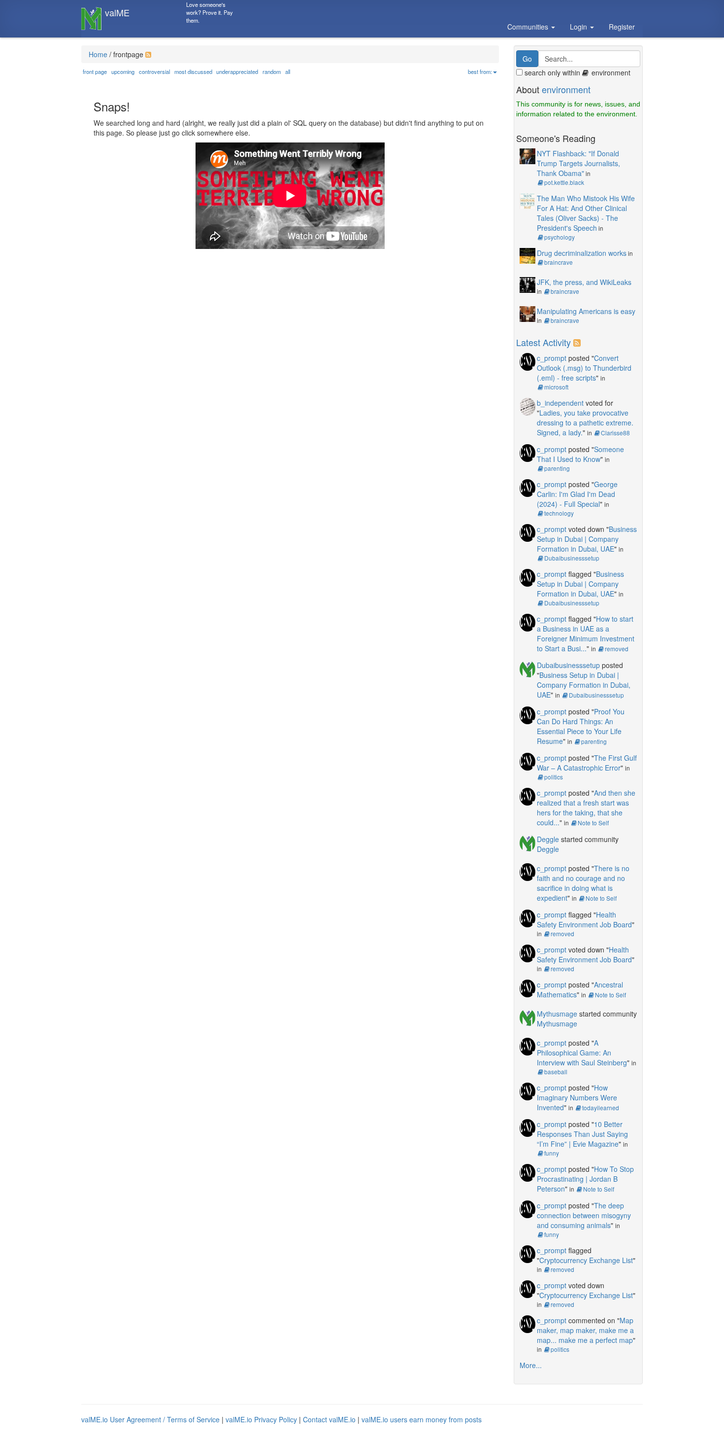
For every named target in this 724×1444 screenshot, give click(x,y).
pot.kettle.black (564, 182)
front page (95, 71)
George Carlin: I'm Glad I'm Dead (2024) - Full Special (577, 494)
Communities (528, 27)
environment (566, 89)
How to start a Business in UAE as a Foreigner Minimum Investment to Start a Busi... (585, 633)
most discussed (193, 71)
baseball (555, 1071)
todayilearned (600, 1107)
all (287, 71)
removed (616, 648)
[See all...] (578, 342)
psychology (559, 237)
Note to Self (593, 822)
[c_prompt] (527, 360)
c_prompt (551, 358)
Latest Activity (543, 342)
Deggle (548, 839)
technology (559, 513)
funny (551, 1153)
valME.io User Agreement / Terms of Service (150, 1419)
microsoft (556, 387)
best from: (480, 71)
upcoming (122, 71)
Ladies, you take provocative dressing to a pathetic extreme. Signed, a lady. (585, 422)
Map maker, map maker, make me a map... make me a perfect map (585, 1330)
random (272, 71)
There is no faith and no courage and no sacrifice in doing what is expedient (583, 883)
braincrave (558, 262)
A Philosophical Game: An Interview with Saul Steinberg (582, 1052)
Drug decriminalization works (581, 253)
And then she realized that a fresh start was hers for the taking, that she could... (586, 807)
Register (622, 27)
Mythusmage (557, 1014)
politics (553, 777)
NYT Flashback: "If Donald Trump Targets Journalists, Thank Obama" (578, 163)
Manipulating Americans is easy (586, 311)
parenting (557, 468)
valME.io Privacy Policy (261, 1419)
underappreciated (237, 71)
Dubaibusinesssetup (571, 558)
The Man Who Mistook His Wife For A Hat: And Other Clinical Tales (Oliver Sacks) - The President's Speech (586, 213)
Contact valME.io (329, 1419)
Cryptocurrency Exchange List (586, 1260)
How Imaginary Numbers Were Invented (577, 1097)
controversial (154, 71)
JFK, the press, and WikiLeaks (584, 282)
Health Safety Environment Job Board (584, 919)
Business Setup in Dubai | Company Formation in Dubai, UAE (587, 539)
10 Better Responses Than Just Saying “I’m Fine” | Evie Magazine (582, 1134)
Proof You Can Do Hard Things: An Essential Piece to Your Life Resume (581, 726)
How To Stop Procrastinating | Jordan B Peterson (585, 1179)
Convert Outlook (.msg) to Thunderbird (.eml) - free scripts (584, 368)
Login (579, 27)
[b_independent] (527, 405)
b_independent (560, 403)
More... (531, 1365)
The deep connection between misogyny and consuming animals (584, 1215)
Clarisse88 (615, 432)
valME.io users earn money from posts (422, 1419)
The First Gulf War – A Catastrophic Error (587, 763)
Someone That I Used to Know (580, 454)
